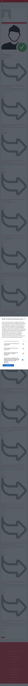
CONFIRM (8, 365)
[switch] (23, 344)
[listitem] (14, 341)
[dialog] (14, 343)
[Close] (25, 319)
